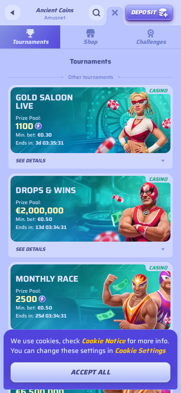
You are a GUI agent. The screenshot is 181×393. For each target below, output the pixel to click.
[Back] (12, 12)
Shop (90, 41)
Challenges (151, 41)
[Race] (114, 12)
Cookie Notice (103, 341)
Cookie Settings (140, 351)
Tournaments (30, 41)
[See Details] (162, 160)
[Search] (96, 12)
